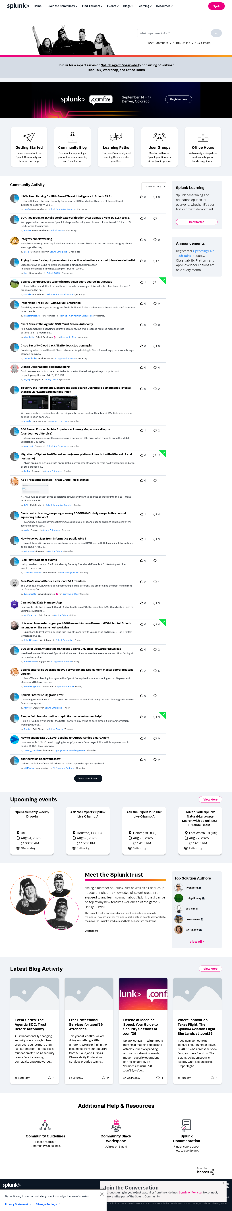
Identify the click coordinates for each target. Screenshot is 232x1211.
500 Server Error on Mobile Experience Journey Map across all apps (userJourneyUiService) (65, 431)
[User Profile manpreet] (14, 431)
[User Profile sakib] (14, 515)
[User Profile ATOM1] (14, 696)
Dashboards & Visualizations (59, 294)
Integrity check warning (36, 239)
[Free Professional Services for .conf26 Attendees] (89, 994)
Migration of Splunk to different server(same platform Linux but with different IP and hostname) (76, 456)
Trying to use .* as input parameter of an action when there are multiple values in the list (78, 260)
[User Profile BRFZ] (14, 240)
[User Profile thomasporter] (14, 650)
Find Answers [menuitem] (91, 6)
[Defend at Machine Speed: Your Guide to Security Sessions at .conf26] (143, 994)
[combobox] (179, 33)
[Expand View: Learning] (150, 5)
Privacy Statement (16, 1204)
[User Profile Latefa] (14, 198)
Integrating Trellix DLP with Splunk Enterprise (51, 303)
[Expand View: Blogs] (132, 5)
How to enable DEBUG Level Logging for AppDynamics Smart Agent (65, 737)
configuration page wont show (41, 759)
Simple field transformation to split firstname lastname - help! (61, 716)
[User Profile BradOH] (14, 718)
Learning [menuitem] (143, 6)
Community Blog (72, 147)
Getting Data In (51, 379)
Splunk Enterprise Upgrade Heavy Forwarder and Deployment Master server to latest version (77, 672)
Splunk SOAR (57, 230)
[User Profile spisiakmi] (14, 283)
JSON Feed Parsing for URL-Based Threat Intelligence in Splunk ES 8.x (67, 196)
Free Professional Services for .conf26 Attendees (53, 581)
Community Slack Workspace (116, 1138)
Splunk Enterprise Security (62, 209)
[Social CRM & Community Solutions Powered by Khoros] (205, 1171)
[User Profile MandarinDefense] (14, 561)
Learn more (91, 930)
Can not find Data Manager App (41, 602)
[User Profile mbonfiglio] (14, 326)
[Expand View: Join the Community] (76, 5)
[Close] (102, 1194)
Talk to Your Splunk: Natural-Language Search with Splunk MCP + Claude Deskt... (200, 818)
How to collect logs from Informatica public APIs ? (53, 538)
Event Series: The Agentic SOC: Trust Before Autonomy (57, 324)
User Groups (159, 147)
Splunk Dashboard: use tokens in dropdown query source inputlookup (66, 281)
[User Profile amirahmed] (14, 540)
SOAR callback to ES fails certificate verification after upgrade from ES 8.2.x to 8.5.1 (76, 217)
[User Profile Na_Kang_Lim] (14, 604)
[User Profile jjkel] (14, 262)
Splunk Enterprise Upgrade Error (42, 695)
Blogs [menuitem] (126, 6)
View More (210, 799)
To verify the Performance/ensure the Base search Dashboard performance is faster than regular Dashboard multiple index (76, 390)
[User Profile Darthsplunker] (14, 347)
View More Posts (88, 778)
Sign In (216, 6)
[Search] (216, 33)
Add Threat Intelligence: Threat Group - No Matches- (55, 480)
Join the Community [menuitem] (62, 6)
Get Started (196, 222)
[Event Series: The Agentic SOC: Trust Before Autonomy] (34, 994)
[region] (53, 1200)
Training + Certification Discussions (76, 315)
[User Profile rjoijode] (14, 389)
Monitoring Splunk (69, 572)
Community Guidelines (45, 1136)
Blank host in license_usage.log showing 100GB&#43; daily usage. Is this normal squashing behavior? (73, 515)
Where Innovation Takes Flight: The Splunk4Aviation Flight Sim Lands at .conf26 (197, 1027)
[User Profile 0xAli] (14, 481)
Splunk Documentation (186, 1138)
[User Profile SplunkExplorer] (14, 625)
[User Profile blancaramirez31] (14, 304)
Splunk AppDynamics (57, 446)
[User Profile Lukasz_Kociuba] (14, 739)
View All (196, 941)
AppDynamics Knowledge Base (70, 750)
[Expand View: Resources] (172, 5)
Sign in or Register (190, 1192)
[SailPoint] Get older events (39, 560)
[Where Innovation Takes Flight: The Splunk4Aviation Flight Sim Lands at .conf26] (197, 994)
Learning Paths (116, 147)
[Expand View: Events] (117, 5)
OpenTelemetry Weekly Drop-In (32, 814)
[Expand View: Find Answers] (101, 5)
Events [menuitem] (111, 6)
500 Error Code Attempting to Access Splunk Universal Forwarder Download (71, 649)
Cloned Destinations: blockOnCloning (45, 367)
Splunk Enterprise (58, 251)
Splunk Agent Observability (121, 65)
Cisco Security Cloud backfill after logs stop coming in (56, 345)
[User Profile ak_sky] (14, 368)
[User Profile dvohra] (14, 456)
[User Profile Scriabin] (14, 219)
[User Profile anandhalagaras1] (14, 671)
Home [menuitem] (38, 6)
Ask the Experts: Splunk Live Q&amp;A (87, 814)
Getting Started (29, 147)
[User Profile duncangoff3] (14, 583)
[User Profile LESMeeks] (14, 760)
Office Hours (203, 147)
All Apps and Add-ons (65, 358)
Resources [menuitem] (163, 6)
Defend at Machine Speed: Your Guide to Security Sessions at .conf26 (140, 1027)
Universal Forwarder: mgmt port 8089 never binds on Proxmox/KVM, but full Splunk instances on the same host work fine (76, 625)
